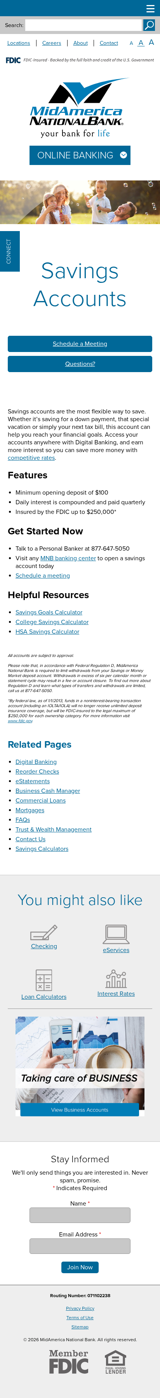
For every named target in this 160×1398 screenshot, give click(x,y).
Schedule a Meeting (80, 344)
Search (149, 25)
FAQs (23, 820)
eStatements (33, 781)
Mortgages (30, 810)
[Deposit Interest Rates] (116, 986)
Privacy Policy (80, 1308)
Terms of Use (80, 1317)
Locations (18, 43)
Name (80, 1204)
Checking (44, 946)
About (80, 43)
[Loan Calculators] (44, 989)
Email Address (80, 1234)
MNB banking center (68, 558)
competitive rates (31, 458)
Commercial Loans (41, 800)
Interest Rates (116, 994)
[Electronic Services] (116, 942)
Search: (14, 25)
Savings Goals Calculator (49, 612)
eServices (116, 950)
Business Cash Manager (48, 791)
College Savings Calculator (52, 622)
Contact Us (30, 839)
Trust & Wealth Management (54, 829)
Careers (51, 43)
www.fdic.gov (20, 720)
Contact (109, 43)
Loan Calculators (43, 997)
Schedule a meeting (43, 576)
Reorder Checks (37, 772)
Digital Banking (36, 762)
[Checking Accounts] (43, 938)
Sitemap (80, 1327)
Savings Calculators (42, 849)
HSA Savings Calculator (47, 632)
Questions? (80, 364)
